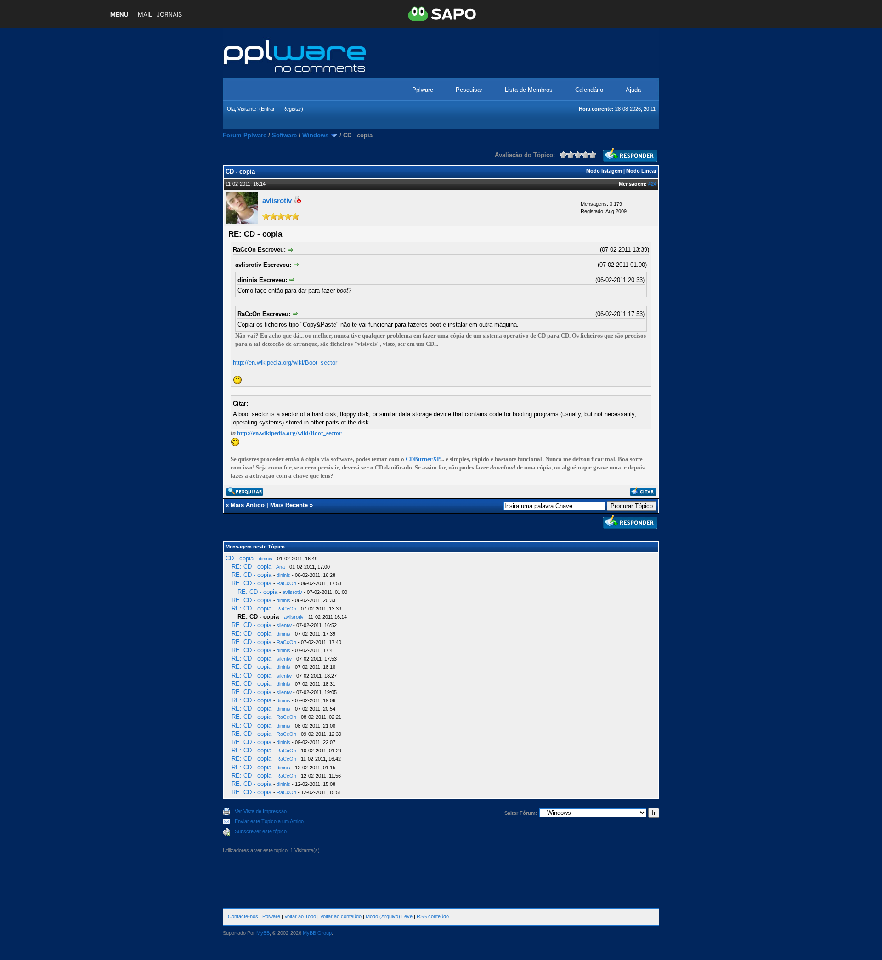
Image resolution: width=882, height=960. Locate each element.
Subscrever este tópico (261, 831)
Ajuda (633, 89)
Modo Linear (641, 171)
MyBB (263, 933)
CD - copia (240, 558)
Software (284, 135)
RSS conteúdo (433, 916)
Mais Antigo (248, 505)
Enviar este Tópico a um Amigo (269, 821)
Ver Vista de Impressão (261, 811)
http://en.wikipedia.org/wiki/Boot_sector (285, 362)
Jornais (169, 14)
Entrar (268, 109)
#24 (652, 183)
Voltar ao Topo (300, 916)
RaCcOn (286, 583)
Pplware (422, 89)
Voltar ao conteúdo (341, 916)
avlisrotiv (277, 200)
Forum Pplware (244, 135)
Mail (145, 14)
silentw (284, 625)
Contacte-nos (243, 916)
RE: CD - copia (251, 566)
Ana (280, 567)
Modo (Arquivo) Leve (389, 916)
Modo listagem (604, 171)
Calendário (589, 89)
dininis (265, 558)
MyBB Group (317, 933)
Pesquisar (469, 89)
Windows (315, 135)
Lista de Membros (529, 89)
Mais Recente (289, 505)
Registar (292, 109)
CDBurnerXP (423, 459)
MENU (119, 14)
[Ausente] (297, 201)
